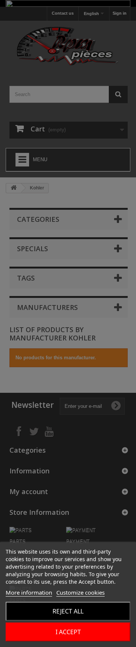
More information (29, 592)
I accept (68, 632)
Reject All (68, 611)
